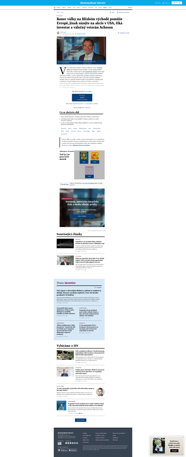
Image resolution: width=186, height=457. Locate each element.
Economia (85, 437)
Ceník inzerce (86, 442)
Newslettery (115, 437)
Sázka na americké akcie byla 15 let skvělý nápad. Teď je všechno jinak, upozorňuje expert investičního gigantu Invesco (89, 260)
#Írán (89, 128)
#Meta (93, 131)
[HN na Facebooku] (68, 443)
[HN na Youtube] (77, 443)
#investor (73, 131)
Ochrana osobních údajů (101, 433)
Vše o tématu (82, 216)
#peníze (75, 128)
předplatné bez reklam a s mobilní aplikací (83, 103)
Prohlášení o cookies (100, 435)
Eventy (114, 435)
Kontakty (85, 433)
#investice (63, 128)
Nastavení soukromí (100, 437)
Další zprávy (80, 420)
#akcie (69, 128)
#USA (62, 131)
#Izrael (67, 131)
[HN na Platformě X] (66, 443)
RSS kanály (115, 440)
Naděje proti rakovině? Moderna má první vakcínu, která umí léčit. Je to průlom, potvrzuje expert (89, 371)
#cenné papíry (86, 131)
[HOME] (54, 7)
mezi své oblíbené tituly (91, 183)
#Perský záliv (64, 134)
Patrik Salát (63, 32)
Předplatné (176, 2)
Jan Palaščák (60, 386)
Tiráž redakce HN (86, 435)
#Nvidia (99, 131)
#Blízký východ (82, 128)
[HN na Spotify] (75, 443)
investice (70, 283)
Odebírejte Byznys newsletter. (81, 145)
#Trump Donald (96, 128)
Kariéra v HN (85, 440)
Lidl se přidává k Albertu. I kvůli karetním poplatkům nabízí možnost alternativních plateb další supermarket (89, 353)
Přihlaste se (88, 107)
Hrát (84, 161)
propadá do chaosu (91, 71)
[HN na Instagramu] (70, 443)
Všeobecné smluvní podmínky (102, 440)
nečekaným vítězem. (68, 87)
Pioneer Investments (65, 62)
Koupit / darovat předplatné (119, 433)
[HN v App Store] (72, 450)
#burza (79, 131)
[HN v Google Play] (63, 450)
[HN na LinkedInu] (72, 443)
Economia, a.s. (67, 435)
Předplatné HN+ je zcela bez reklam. (99, 230)
